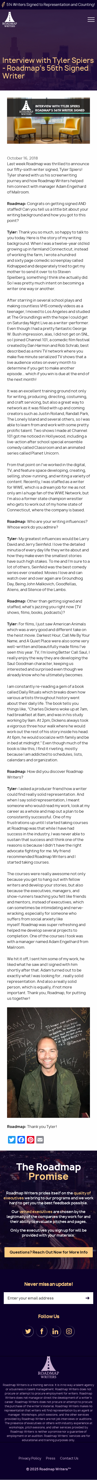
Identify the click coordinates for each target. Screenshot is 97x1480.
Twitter (28, 1331)
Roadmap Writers (10, 19)
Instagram (69, 1331)
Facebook (41, 1331)
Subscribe (87, 1298)
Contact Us (69, 1458)
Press (50, 1458)
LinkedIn (55, 1331)
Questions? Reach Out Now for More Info (49, 1252)
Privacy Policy (30, 1458)
